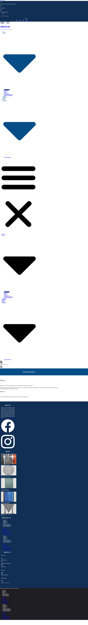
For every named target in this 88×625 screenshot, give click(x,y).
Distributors (5, 97)
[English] (21, 20)
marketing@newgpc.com (4, 574)
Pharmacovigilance (7, 157)
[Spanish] (28, 20)
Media (4, 98)
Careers (4, 99)
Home (4, 31)
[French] (24, 20)
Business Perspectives (8, 95)
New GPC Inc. (5, 27)
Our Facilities (6, 93)
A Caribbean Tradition (6, 29)
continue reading (12, 417)
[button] (18, 196)
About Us (4, 520)
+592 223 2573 (3, 563)
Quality (5, 91)
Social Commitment (6, 524)
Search (1, 364)
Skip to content (2, 0)
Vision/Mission (6, 89)
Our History (6, 90)
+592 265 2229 (3, 566)
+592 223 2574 (8, 563)
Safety (5, 92)
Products (4, 96)
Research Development (8, 94)
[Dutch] (18, 20)
